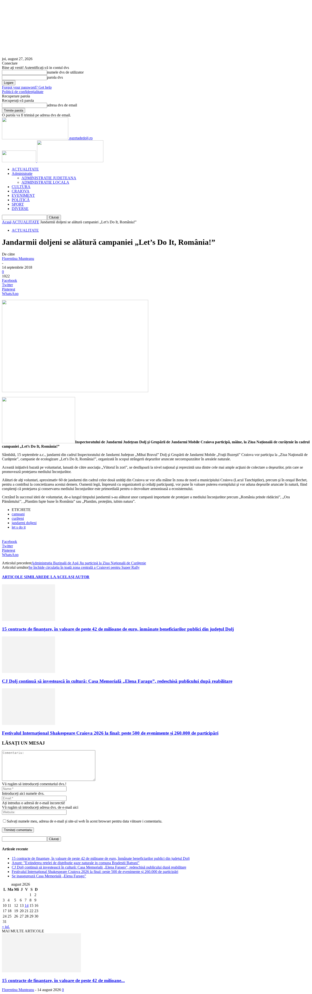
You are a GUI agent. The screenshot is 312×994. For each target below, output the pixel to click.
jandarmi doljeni (24, 523)
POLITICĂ (21, 200)
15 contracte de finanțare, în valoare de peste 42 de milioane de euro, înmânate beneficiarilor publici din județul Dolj (118, 629)
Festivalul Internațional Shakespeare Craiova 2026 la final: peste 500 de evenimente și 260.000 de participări (110, 733)
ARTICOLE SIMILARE (23, 577)
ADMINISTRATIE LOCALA (45, 182)
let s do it (19, 527)
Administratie (22, 173)
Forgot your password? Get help (27, 87)
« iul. (6, 927)
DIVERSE (20, 209)
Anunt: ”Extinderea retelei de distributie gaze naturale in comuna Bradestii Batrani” (75, 863)
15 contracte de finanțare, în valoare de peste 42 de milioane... (63, 980)
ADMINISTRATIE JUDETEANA (48, 178)
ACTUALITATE (25, 169)
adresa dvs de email (62, 105)
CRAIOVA (20, 191)
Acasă (6, 222)
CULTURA (21, 187)
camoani (18, 514)
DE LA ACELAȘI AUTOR (66, 577)
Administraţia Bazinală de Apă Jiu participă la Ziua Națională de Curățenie (88, 563)
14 (27, 905)
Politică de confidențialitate (22, 92)
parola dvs (55, 77)
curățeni (18, 518)
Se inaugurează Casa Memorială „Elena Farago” (49, 876)
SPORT (18, 204)
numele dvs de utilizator (65, 72)
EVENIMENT (23, 195)
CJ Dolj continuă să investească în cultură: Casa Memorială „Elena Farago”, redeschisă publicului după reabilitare (117, 681)
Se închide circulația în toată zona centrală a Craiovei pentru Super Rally (84, 567)
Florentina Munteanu (18, 258)
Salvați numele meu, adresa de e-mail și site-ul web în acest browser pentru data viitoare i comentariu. (84, 821)
